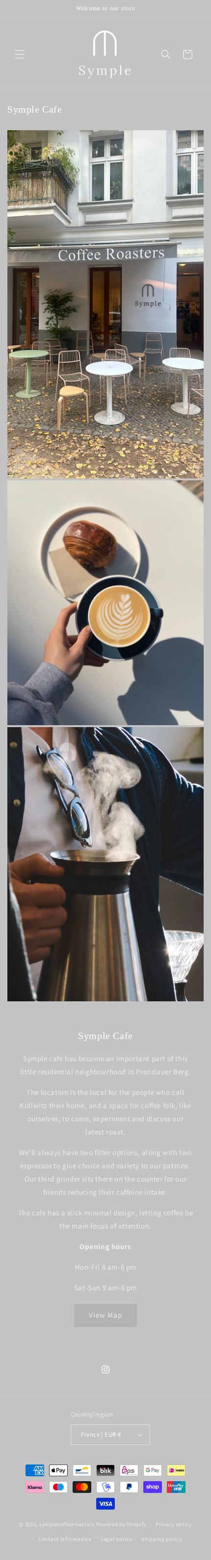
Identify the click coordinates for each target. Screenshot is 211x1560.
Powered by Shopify (121, 1523)
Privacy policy (174, 1524)
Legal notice (116, 1539)
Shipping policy (161, 1539)
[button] (19, 54)
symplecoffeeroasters (67, 1523)
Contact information (64, 1539)
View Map (105, 1315)
